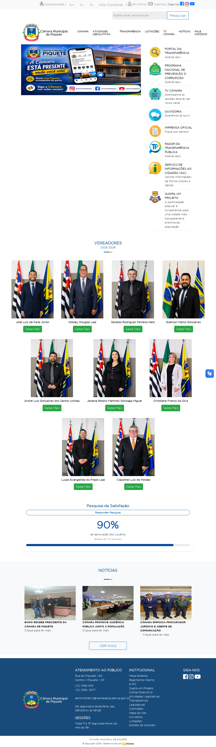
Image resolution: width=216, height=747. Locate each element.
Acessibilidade (54, 4)
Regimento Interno (141, 680)
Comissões (136, 708)
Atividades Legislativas (101, 32)
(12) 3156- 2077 (85, 690)
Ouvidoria (135, 717)
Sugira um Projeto (141, 688)
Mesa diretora (138, 675)
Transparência (130, 31)
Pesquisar (178, 15)
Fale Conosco (201, 32)
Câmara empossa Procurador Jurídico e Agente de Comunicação (163, 626)
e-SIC (132, 684)
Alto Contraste (111, 5)
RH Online (139, 4)
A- (82, 5)
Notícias (184, 31)
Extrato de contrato (142, 725)
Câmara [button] (83, 31)
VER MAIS (107, 646)
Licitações (135, 721)
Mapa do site (137, 713)
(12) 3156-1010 (84, 685)
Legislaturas (137, 704)
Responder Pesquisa (108, 512)
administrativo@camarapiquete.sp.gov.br (102, 698)
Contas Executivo (141, 692)
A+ (71, 5)
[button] (30, 69)
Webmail (159, 4)
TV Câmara (169, 32)
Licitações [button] (152, 31)
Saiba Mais (32, 329)
